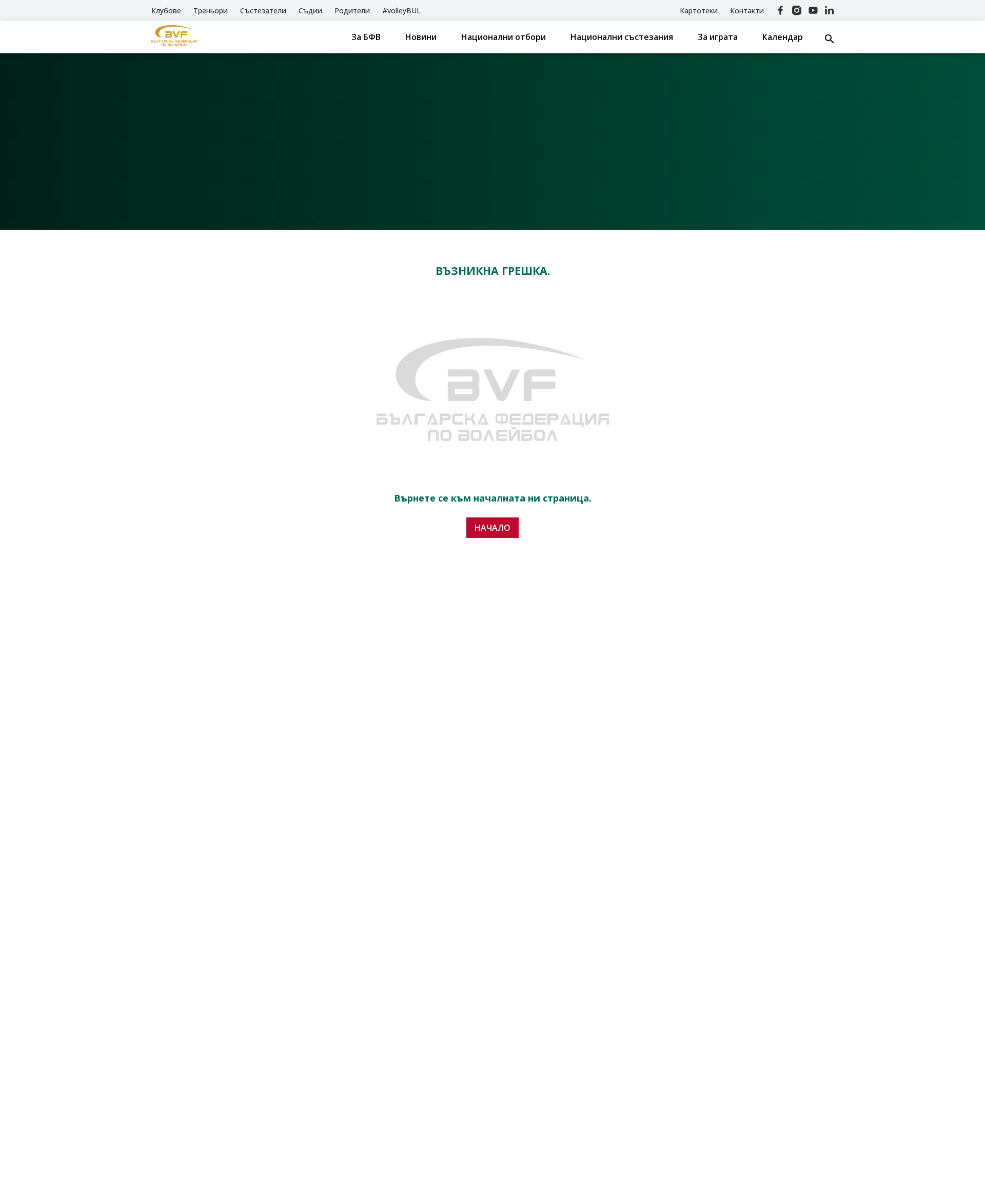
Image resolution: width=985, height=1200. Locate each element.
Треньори (210, 10)
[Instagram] (797, 10)
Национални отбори (503, 37)
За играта (718, 37)
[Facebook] (780, 10)
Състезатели (263, 10)
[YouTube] (813, 10)
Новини (421, 37)
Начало (492, 527)
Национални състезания (621, 37)
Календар (782, 37)
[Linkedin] (829, 10)
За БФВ (366, 37)
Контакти (747, 10)
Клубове (166, 10)
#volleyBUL (401, 10)
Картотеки (699, 10)
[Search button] (829, 39)
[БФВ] (174, 37)
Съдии (310, 10)
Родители (352, 10)
